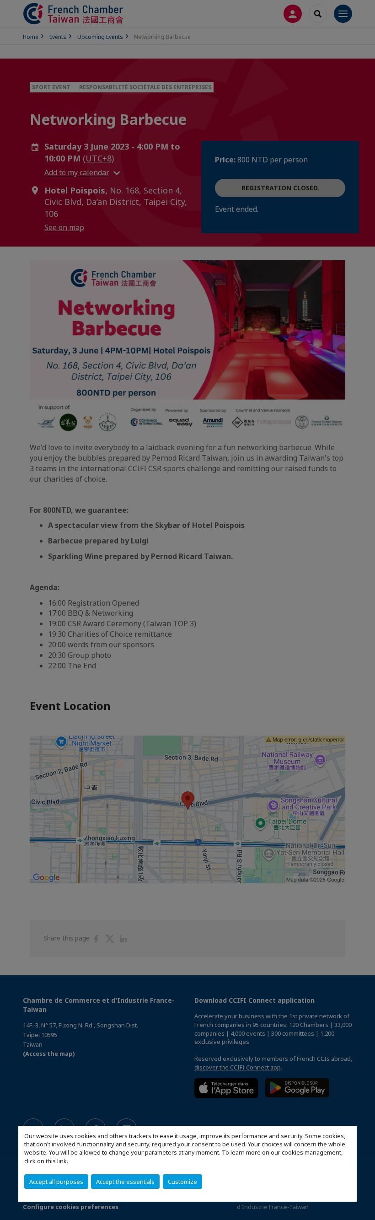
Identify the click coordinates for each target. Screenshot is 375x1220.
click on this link (45, 1161)
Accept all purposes (56, 1181)
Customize (182, 1181)
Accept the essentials (125, 1181)
